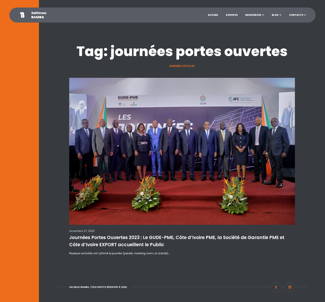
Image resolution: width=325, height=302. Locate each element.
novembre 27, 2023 (81, 231)
